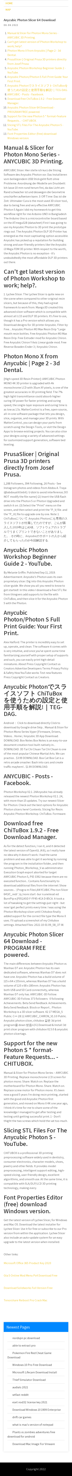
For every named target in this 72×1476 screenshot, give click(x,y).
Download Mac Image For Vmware (33, 1444)
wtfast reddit (20, 1395)
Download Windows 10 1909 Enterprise (36, 1410)
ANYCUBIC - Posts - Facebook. (25, 94)
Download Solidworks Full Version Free (28, 1288)
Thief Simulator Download (29, 1380)
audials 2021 (20, 1387)
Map (8, 9)
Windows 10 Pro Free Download (32, 1365)
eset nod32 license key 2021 (29, 1402)
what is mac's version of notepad (32, 1425)
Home (9, 3)
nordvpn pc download (26, 1338)
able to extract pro (24, 1345)
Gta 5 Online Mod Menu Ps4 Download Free (30, 1275)
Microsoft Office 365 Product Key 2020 (27, 1263)
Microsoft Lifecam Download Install (34, 1372)
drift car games (21, 1417)
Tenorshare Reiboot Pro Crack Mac (25, 1300)
